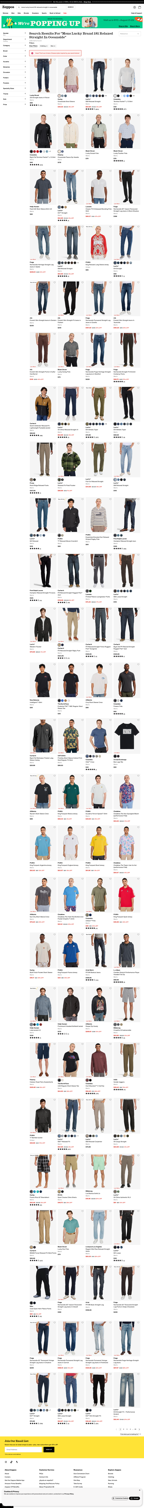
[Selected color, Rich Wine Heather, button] (87, 1080)
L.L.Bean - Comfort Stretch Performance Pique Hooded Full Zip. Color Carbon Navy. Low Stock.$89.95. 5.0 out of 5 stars (127, 958)
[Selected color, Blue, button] (115, 1024)
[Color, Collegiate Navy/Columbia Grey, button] (90, 915)
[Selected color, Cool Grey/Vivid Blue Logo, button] (115, 95)
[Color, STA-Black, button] (121, 262)
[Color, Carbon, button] (121, 700)
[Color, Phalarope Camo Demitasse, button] (118, 1136)
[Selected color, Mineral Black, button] (115, 424)
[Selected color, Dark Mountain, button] (87, 756)
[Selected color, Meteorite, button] (115, 1136)
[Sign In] (134, 7)
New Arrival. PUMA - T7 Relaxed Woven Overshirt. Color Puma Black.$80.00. (71, 523)
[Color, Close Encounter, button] (124, 424)
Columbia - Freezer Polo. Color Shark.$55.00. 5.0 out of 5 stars (127, 688)
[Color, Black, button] (34, 479)
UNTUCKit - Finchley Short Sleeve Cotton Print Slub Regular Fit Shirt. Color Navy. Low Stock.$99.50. (71, 744)
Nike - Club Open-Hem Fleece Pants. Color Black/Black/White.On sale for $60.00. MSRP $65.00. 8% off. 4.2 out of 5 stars (43, 1291)
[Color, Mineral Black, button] (90, 1136)
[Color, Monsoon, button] (65, 95)
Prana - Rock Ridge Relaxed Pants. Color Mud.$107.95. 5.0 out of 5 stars (43, 468)
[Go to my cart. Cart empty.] (140, 7)
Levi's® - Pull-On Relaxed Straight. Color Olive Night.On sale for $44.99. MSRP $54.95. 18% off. (99, 468)
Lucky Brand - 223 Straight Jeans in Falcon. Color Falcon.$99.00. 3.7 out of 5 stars (43, 84)
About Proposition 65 (46, 1487)
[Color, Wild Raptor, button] (121, 1247)
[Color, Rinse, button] (71, 1136)
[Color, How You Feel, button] (127, 591)
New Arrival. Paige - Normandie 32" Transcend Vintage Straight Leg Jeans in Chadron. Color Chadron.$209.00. (43, 1345)
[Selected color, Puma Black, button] (59, 535)
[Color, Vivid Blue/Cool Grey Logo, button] (127, 95)
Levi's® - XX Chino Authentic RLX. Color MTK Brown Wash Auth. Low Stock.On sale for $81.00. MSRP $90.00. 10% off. (127, 1180)
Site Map (77, 1480)
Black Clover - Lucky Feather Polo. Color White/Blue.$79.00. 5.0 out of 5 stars (127, 139)
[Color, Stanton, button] (118, 535)
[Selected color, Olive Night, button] (87, 424)
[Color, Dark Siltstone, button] (71, 262)
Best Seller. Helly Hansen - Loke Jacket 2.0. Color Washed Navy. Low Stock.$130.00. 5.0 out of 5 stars (43, 1012)
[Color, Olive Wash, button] (118, 1191)
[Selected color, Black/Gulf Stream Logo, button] (31, 151)
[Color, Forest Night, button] (127, 1136)
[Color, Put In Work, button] (96, 1136)
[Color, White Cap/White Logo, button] (124, 95)
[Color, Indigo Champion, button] (118, 479)
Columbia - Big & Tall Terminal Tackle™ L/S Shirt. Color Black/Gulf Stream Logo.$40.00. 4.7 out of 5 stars (43, 139)
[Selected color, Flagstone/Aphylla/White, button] (87, 591)
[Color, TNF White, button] (68, 700)
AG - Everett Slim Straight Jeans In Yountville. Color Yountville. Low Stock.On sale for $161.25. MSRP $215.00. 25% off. (127, 304)
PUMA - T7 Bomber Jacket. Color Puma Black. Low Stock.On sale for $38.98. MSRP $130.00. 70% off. (43, 1124)
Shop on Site (123, 26)
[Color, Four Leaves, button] (40, 535)
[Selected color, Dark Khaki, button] (59, 644)
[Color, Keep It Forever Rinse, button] (118, 1247)
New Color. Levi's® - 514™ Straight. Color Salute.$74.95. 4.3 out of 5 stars (43, 1398)
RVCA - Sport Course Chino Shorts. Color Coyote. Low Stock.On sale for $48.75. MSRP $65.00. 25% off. (71, 1180)
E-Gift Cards (78, 1487)
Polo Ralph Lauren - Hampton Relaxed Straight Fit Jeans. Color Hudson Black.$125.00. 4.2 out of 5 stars (43, 578)
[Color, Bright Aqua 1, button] (37, 1191)
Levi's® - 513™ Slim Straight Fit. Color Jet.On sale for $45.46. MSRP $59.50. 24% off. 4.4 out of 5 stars (99, 1398)
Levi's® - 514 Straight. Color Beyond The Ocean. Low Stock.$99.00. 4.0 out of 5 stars (127, 251)
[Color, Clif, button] (68, 1136)
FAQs (41, 1474)
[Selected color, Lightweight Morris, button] (115, 535)
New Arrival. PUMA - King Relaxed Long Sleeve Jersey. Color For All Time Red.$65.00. (99, 251)
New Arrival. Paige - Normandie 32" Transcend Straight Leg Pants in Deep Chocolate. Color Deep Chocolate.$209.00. (127, 1291)
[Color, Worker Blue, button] (62, 95)
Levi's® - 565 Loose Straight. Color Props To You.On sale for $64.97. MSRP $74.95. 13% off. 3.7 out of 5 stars (71, 1398)
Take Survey (78, 1483)
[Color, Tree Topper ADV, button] (90, 1410)
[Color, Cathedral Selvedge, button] (43, 535)
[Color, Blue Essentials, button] (118, 591)
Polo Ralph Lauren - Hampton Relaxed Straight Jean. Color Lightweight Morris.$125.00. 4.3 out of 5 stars (127, 523)
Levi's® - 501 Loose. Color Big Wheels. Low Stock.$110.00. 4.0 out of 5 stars (127, 1235)
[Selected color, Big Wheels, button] (115, 1247)
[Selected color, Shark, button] (115, 700)
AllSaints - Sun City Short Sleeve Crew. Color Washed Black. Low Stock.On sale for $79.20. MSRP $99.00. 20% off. (43, 903)
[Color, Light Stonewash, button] (75, 1136)
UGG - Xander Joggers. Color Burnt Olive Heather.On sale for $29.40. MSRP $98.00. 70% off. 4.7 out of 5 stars (127, 1068)
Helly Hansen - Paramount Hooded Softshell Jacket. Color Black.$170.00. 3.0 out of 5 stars (71, 1012)
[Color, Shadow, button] (34, 1247)
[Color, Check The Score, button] (124, 479)
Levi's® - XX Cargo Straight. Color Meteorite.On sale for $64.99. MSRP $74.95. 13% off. (127, 1124)
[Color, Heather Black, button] (62, 1191)
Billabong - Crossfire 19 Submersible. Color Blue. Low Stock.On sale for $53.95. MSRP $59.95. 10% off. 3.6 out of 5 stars (127, 1012)
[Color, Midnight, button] (96, 424)
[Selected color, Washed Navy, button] (31, 1024)
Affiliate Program (80, 1477)
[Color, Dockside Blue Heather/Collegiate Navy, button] (47, 151)
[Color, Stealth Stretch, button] (90, 424)
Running (111, 1483)
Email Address (12, 1449)
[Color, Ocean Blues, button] (90, 95)
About (7, 1474)
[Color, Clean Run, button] (40, 1410)
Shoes (110, 1487)
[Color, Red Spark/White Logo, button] (37, 151)
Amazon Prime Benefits (13, 1483)
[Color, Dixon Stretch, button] (121, 535)
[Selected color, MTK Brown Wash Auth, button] (115, 1191)
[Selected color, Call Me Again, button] (115, 479)
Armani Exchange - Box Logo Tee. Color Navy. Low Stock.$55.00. (127, 744)
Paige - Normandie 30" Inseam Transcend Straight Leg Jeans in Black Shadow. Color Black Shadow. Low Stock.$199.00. (127, 195)
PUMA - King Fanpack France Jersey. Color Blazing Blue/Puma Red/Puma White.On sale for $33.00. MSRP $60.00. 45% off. (71, 958)
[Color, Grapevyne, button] (93, 95)
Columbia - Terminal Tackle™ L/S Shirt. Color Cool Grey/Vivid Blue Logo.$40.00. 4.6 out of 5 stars (127, 84)
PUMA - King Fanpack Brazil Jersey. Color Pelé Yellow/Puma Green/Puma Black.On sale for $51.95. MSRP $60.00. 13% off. (99, 849)
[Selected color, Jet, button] (87, 1410)
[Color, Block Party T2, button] (121, 591)
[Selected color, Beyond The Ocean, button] (115, 262)
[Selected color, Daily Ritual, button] (59, 262)
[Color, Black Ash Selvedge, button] (34, 535)
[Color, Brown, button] (121, 1024)
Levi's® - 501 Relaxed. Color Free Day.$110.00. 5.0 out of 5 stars (43, 523)
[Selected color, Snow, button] (59, 151)
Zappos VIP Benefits (12, 1487)
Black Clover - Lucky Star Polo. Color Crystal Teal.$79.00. (71, 1235)
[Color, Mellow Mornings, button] (71, 1410)
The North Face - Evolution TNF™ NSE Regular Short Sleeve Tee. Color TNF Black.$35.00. (71, 688)
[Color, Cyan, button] (34, 1191)
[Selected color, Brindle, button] (87, 1136)
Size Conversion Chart (81, 1474)
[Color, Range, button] (102, 95)
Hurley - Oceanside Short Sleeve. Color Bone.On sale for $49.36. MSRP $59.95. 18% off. (71, 84)
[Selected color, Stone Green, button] (87, 915)
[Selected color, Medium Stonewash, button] (59, 1136)
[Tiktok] (11, 1462)
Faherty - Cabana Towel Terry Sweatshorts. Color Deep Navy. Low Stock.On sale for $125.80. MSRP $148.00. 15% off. (43, 1068)
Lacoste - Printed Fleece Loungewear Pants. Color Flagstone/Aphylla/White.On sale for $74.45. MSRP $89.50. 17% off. (99, 578)
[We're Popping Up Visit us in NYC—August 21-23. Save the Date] (72, 22)
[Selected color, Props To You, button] (59, 1410)
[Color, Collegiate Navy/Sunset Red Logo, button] (40, 151)
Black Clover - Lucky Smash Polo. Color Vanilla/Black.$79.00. (99, 139)
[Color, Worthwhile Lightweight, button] (62, 262)
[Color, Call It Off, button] (130, 262)
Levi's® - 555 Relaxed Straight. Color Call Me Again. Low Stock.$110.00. (127, 468)
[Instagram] (6, 1462)
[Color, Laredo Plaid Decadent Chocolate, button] (62, 479)
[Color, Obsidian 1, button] (40, 1191)
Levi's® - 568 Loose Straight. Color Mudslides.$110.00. (127, 578)
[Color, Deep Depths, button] (75, 1410)
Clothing (43, 46)
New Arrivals (112, 1480)
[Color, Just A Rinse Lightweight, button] (62, 207)
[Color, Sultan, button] (37, 1410)
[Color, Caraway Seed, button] (65, 700)
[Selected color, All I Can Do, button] (59, 207)
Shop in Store (135, 26)
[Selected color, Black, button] (31, 1191)
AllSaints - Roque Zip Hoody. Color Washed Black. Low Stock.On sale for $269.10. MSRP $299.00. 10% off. (99, 1012)
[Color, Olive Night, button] (62, 424)
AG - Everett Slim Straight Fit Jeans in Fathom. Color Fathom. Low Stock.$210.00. (71, 304)
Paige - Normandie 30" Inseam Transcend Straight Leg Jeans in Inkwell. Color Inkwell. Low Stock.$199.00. (71, 1291)
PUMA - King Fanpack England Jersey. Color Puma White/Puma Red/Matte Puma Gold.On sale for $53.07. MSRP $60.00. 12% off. (71, 849)
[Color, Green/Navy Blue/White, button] (90, 591)
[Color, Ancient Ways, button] (99, 424)
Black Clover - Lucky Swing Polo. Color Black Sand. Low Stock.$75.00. (71, 357)
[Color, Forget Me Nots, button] (68, 262)
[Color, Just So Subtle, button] (124, 262)
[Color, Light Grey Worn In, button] (47, 1410)
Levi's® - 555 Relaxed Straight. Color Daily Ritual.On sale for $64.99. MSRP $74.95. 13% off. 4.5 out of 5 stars (71, 251)
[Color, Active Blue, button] (62, 700)
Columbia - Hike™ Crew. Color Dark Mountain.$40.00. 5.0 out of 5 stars (99, 744)
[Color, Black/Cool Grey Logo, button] (118, 95)
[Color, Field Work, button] (130, 424)
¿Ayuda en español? (46, 1480)
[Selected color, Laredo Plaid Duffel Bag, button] (59, 479)
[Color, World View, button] (118, 262)
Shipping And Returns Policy (49, 1483)
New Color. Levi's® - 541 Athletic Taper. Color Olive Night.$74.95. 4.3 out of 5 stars (99, 412)
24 (135, 1429)
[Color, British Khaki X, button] (65, 207)
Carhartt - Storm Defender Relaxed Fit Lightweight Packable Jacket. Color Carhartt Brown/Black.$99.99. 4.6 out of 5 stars (43, 412)
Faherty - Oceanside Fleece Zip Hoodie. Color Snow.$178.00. (71, 139)
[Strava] (17, 1462)
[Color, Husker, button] (102, 424)
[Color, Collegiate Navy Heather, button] (93, 756)
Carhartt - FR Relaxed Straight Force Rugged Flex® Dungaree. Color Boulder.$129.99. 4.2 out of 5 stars (99, 633)
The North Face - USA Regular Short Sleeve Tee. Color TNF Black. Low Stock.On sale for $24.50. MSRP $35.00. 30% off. (71, 1068)
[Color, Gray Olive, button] (93, 1136)
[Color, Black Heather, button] (96, 756)
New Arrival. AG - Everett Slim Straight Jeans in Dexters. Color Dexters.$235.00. (43, 304)
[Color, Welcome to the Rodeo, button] (121, 479)
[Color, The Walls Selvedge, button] (37, 535)
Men (52, 46)
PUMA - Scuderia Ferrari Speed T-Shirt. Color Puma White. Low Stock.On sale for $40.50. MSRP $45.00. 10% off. (99, 798)
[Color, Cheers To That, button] (65, 262)
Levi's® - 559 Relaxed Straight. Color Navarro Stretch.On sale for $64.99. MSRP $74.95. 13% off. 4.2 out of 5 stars (99, 84)
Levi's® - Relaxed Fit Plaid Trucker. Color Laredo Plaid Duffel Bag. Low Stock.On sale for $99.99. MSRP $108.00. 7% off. (71, 468)
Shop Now (87, 2)
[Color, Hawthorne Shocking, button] (118, 424)
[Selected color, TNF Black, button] (59, 700)
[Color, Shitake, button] (127, 262)
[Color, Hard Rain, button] (130, 591)
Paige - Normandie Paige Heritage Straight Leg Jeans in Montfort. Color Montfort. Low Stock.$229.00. (99, 357)
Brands (110, 1474)
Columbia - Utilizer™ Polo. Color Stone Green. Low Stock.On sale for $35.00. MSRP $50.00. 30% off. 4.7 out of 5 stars (99, 903)
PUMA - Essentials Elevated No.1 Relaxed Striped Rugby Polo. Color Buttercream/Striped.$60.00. (99, 523)
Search (71, 7)
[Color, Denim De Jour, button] (96, 95)
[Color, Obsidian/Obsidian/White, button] (34, 1302)
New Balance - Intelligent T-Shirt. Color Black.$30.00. (43, 688)
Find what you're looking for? (129, 1434)
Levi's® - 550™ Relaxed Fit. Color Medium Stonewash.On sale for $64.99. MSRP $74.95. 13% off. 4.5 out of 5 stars (71, 1124)
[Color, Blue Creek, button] (62, 151)
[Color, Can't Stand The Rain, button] (62, 1136)
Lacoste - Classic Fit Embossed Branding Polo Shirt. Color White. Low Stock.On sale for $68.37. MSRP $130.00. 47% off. (99, 195)
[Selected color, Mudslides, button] (115, 591)
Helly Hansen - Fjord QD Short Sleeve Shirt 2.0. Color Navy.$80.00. (43, 195)
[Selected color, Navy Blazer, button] (59, 424)
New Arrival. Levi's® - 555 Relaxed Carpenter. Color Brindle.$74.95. (99, 1124)
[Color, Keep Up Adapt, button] (127, 424)
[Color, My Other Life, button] (75, 262)
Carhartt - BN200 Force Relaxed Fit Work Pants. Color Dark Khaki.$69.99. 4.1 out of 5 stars (43, 1235)
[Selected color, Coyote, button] (59, 1191)
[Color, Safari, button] (99, 756)
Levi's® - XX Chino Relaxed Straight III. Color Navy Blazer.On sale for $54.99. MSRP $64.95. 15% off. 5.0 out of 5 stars (71, 412)
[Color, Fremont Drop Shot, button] (121, 424)
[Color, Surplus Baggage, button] (121, 1136)
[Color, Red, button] (40, 1024)
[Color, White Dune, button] (62, 1080)
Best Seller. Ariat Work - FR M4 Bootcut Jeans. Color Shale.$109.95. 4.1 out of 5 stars (99, 958)
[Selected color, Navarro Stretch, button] (87, 95)
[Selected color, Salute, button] (31, 1410)
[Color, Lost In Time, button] (93, 424)
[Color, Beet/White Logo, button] (34, 151)
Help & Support (136, 13)
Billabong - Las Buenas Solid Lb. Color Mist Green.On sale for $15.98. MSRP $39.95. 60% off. (99, 1180)
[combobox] (41, 7)
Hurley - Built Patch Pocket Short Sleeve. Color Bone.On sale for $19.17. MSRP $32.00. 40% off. (43, 958)
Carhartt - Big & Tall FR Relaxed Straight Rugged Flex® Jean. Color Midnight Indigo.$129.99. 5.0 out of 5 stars (127, 633)
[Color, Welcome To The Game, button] (124, 591)
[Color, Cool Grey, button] (118, 700)
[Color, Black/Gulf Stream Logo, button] (130, 95)
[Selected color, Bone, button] (59, 95)
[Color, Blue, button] (37, 1024)
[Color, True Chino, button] (68, 424)
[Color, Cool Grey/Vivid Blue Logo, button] (43, 151)
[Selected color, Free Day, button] (31, 535)
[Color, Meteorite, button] (65, 424)
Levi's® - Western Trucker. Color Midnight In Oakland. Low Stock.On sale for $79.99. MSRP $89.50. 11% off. (43, 633)
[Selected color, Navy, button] (115, 756)
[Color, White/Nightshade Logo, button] (121, 95)
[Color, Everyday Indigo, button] (43, 1410)
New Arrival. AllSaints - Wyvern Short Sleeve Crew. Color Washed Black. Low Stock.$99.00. (43, 798)
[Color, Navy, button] (62, 644)
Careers (7, 1477)
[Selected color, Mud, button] (31, 479)
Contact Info (43, 1477)
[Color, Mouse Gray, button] (62, 535)
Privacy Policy (69, 1494)
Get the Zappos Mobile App (14, 1480)
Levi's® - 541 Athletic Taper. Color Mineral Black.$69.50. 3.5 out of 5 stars (127, 412)
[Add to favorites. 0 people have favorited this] (54, 59)
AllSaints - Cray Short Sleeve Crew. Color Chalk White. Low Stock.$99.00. (99, 688)
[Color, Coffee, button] (99, 95)
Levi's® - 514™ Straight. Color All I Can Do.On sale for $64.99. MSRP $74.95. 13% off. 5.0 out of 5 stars (71, 195)
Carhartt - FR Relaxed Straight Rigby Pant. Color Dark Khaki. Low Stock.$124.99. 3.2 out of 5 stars (71, 633)
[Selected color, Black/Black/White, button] (31, 1302)
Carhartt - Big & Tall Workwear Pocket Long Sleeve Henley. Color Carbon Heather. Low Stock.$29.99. (43, 744)
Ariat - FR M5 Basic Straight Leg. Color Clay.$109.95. (99, 1291)
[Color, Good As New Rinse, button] (68, 1410)
